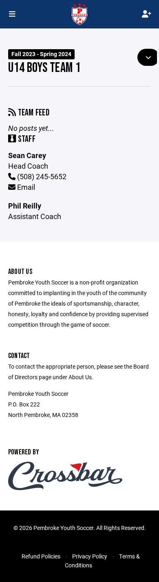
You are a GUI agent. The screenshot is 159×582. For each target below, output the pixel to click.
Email (25, 187)
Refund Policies (41, 556)
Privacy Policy (89, 556)
